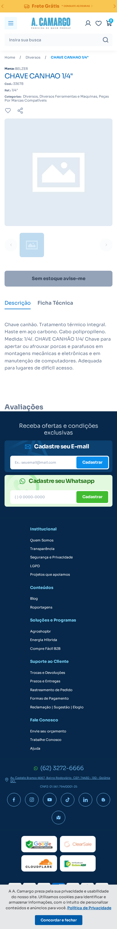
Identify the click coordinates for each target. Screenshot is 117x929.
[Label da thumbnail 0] (32, 245)
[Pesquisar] (105, 39)
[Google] (39, 844)
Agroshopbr (40, 631)
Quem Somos (41, 540)
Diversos (33, 57)
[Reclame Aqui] (78, 863)
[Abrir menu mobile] (11, 23)
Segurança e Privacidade (51, 557)
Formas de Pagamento (49, 698)
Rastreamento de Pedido (51, 690)
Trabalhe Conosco (45, 740)
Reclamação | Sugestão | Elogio (56, 707)
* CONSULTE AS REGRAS (76, 6)
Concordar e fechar (59, 920)
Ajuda (35, 748)
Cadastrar (92, 462)
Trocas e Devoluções (47, 673)
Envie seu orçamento (48, 731)
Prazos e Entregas (45, 681)
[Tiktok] (67, 800)
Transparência (42, 549)
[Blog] (103, 800)
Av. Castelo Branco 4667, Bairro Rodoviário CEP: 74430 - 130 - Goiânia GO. (60, 779)
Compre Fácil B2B (45, 649)
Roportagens (41, 607)
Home (10, 57)
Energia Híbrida (43, 640)
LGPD (35, 566)
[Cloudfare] (39, 863)
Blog (34, 599)
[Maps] (58, 817)
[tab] (18, 303)
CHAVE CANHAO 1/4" (70, 57)
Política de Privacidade (89, 908)
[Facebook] (14, 800)
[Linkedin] (85, 800)
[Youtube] (50, 800)
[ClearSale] (78, 844)
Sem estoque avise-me (58, 278)
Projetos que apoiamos (50, 575)
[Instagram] (32, 800)
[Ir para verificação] (88, 23)
